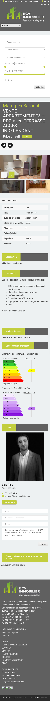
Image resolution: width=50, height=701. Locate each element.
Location (6, 648)
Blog (4, 663)
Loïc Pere (7, 484)
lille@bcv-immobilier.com (13, 681)
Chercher (40, 87)
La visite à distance (12, 660)
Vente (5, 641)
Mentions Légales (10, 632)
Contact (6, 657)
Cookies (5, 635)
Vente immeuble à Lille (15, 645)
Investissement (10, 654)
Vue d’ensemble (9, 200)
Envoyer (43, 544)
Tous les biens (9, 502)
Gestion (6, 651)
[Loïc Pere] (25, 456)
